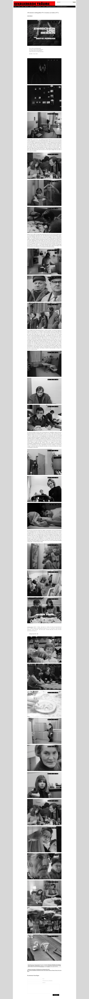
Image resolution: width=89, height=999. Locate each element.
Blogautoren (59, 964)
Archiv (19, 6)
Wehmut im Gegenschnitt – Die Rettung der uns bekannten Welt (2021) (39, 969)
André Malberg (30, 15)
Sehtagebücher (38, 6)
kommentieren (42, 966)
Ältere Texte (49, 964)
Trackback (48, 966)
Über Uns (26, 6)
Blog (56, 964)
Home (15, 6)
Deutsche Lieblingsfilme (31, 965)
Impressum (32, 6)
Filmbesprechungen (37, 965)
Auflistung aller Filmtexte (51, 6)
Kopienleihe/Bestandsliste (62, 6)
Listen (43, 6)
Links (23, 6)
